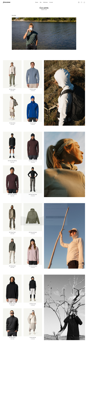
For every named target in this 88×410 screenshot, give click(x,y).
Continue (55, 214)
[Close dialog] (66, 189)
